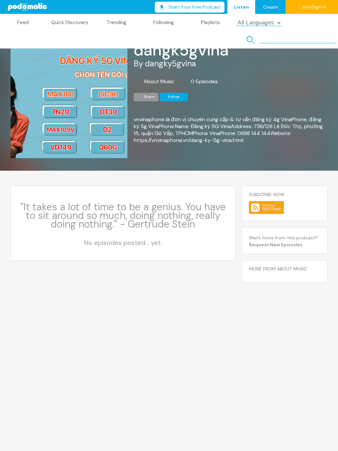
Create (270, 7)
